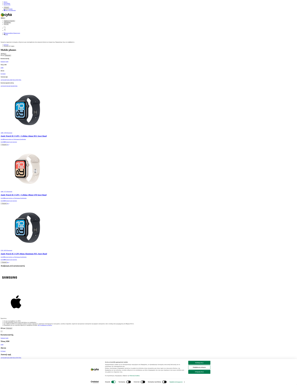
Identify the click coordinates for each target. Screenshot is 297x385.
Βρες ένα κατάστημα (10, 10)
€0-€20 (4, 86)
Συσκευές (6, 44)
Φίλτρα (4, 53)
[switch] (128, 382)
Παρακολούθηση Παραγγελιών (12, 33)
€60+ (16, 86)
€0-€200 (4, 80)
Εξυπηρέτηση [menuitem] (7, 22)
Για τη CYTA (7, 4)
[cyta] (7, 16)
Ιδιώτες (5, 2)
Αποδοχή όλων (199, 362)
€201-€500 (9, 80)
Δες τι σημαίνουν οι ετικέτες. (45, 325)
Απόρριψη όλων (199, 371)
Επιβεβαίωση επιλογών (199, 367)
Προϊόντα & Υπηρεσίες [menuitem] (9, 21)
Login (6, 34)
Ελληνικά (6, 7)
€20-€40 (8, 86)
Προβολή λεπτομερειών (176, 382)
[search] (5, 28)
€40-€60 (13, 86)
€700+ (19, 80)
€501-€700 (15, 80)
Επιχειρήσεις (7, 3)
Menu (3, 18)
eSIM (2, 67)
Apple (6, 61)
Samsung (3, 61)
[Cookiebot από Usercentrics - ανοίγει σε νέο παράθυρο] (95, 382)
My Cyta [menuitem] (6, 24)
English (10, 9)
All (1, 80)
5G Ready (3, 73)
